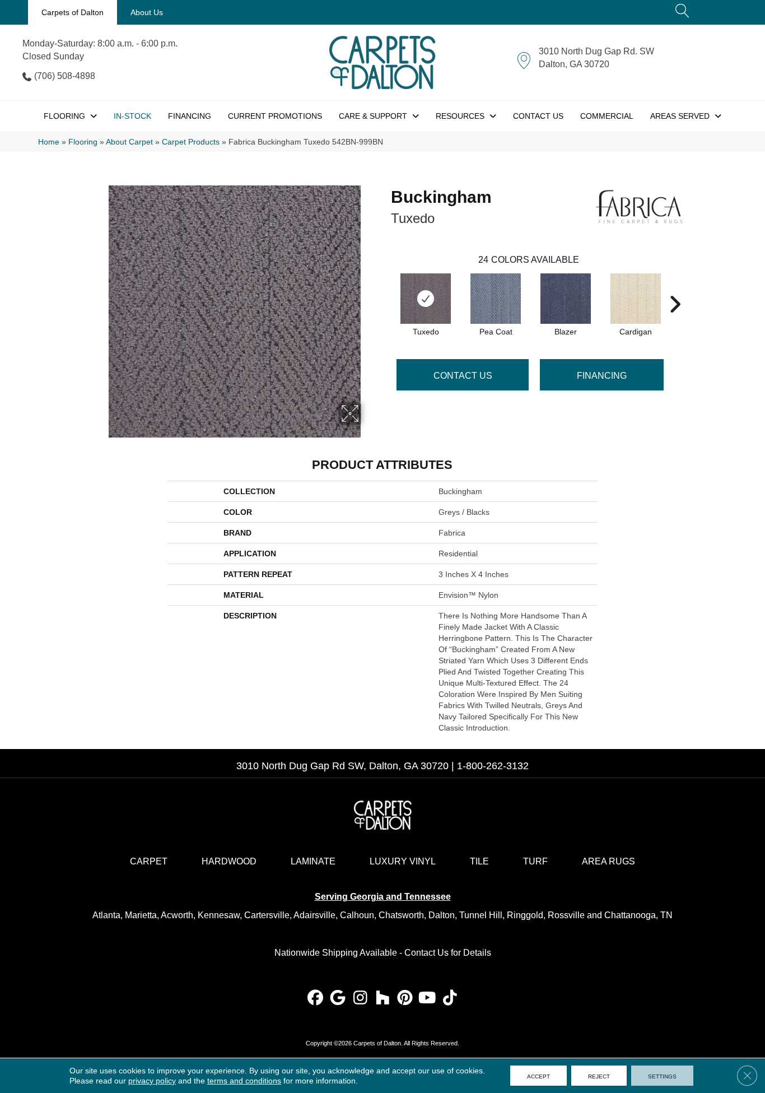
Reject (599, 1075)
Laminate (313, 861)
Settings (662, 1075)
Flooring (82, 142)
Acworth (177, 915)
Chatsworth (401, 915)
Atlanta (106, 915)
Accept (538, 1075)
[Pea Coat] (496, 299)
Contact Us (462, 375)
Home (48, 142)
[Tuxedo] (426, 299)
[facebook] (315, 998)
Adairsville (314, 915)
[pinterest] (405, 998)
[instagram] (360, 998)
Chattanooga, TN (638, 915)
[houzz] (383, 998)
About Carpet (129, 142)
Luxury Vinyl (403, 861)
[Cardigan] (636, 299)
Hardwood (229, 861)
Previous (385, 287)
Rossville (566, 915)
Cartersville (267, 915)
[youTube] (427, 998)
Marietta (141, 915)
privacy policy (152, 1080)
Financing (602, 375)
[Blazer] (566, 299)
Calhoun (357, 915)
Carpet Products (191, 142)
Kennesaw (219, 915)
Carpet (148, 861)
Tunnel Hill (480, 915)
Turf (535, 861)
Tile (479, 861)
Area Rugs (608, 861)
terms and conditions (244, 1080)
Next (674, 287)
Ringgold (525, 915)
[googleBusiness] (338, 998)
